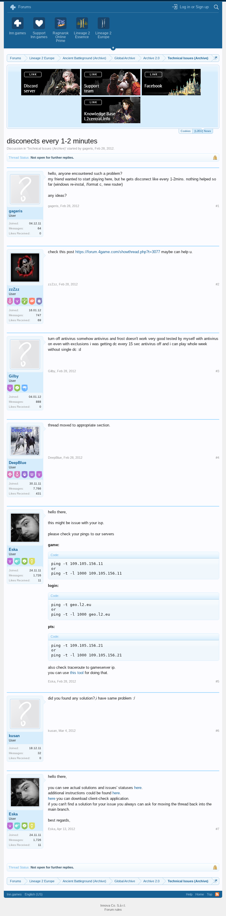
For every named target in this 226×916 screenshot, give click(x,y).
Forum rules (113, 909)
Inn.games (14, 894)
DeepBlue (17, 462)
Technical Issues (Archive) (46, 148)
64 (39, 228)
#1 (217, 206)
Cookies (186, 131)
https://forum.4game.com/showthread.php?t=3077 (117, 252)
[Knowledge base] (111, 121)
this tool (77, 673)
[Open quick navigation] (215, 58)
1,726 (37, 575)
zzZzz (14, 289)
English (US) (34, 894)
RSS (217, 894)
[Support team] (111, 93)
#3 (217, 371)
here (138, 787)
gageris (87, 148)
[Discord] (50, 93)
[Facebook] (171, 93)
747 (38, 315)
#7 (217, 829)
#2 (217, 284)
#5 (217, 681)
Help (189, 894)
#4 (217, 457)
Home (199, 894)
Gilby (14, 376)
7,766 (37, 488)
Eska (13, 549)
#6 (217, 730)
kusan (14, 736)
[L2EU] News (203, 131)
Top (209, 894)
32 (39, 753)
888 (38, 401)
